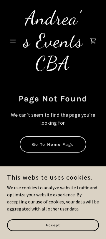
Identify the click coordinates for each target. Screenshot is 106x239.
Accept (53, 225)
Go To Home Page (53, 144)
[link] (53, 68)
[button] (14, 41)
